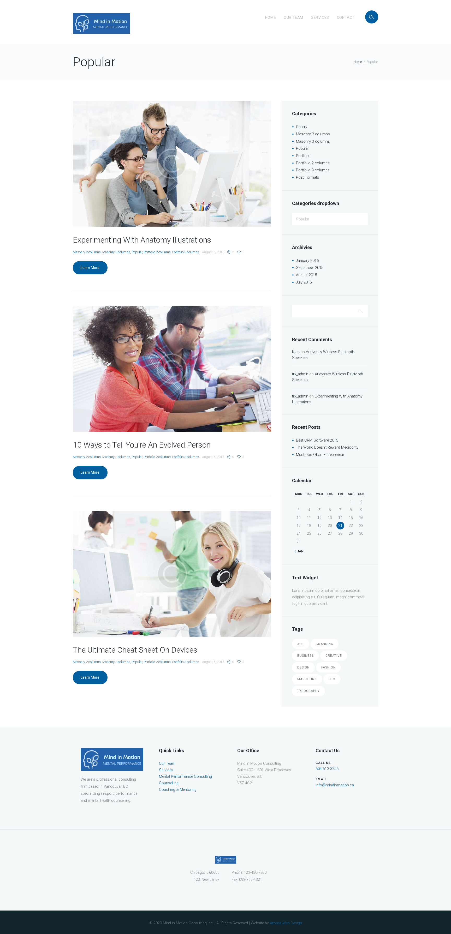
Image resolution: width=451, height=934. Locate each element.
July (304, 282)
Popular (137, 252)
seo (332, 679)
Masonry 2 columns (87, 252)
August (306, 275)
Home (270, 17)
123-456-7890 (255, 872)
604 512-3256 (327, 769)
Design (303, 667)
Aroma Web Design (286, 923)
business (305, 656)
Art (300, 644)
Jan (299, 551)
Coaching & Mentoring (178, 789)
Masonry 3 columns (116, 252)
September (309, 268)
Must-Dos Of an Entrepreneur (320, 455)
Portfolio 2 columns (157, 252)
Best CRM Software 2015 (317, 440)
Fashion (328, 667)
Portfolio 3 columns (185, 252)
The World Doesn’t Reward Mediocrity (327, 447)
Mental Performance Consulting (185, 776)
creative (333, 656)
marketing (307, 679)
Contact (346, 17)
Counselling (169, 783)
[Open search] (371, 16)
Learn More (90, 268)
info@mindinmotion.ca (335, 785)
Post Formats (307, 177)
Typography (308, 691)
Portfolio (303, 156)
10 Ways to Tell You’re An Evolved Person (142, 444)
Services (320, 17)
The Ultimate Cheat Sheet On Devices (135, 649)
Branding (324, 644)
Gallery (301, 127)
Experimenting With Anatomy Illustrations (142, 239)
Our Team (293, 17)
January (307, 260)
